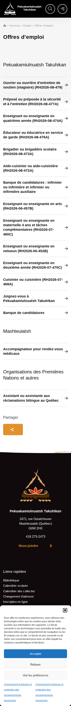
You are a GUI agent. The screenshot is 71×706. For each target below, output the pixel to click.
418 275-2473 (35, 536)
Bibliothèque (11, 580)
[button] (65, 610)
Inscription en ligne (15, 601)
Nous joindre (28, 545)
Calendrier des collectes (19, 591)
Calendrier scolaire (15, 585)
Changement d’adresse (18, 596)
